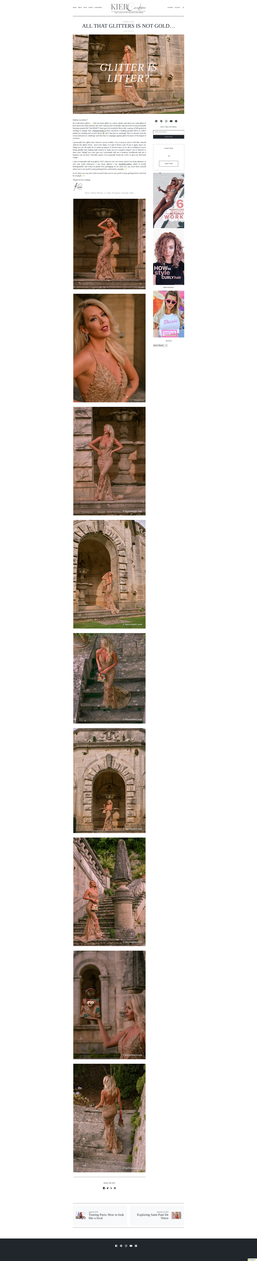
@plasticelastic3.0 (99, 130)
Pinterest (161, 121)
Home (74, 7)
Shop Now (169, 163)
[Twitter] (107, 1188)
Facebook (156, 121)
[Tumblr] (111, 1188)
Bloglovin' (176, 121)
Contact (170, 7)
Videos (90, 7)
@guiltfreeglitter (125, 164)
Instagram (166, 121)
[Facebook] (104, 1188)
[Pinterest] (115, 1188)
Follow (177, 7)
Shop (85, 7)
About (80, 7)
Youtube (171, 121)
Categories (98, 7)
